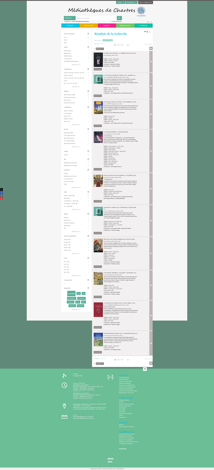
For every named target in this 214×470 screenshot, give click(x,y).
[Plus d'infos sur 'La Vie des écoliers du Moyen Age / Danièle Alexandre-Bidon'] (98, 79)
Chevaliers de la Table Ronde (115, 191)
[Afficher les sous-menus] (123, 2)
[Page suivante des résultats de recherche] (131, 44)
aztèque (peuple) (112, 163)
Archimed (99, 468)
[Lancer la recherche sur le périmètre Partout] (119, 18)
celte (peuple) (111, 158)
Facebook (75, 374)
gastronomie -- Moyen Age (115, 221)
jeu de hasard (111, 258)
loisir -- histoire (112, 253)
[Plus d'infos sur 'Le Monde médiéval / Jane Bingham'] (98, 137)
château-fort (111, 116)
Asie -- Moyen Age (112, 161)
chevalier (110, 117)
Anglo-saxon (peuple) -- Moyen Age (117, 151)
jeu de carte (111, 255)
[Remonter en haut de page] (145, 369)
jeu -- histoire (111, 256)
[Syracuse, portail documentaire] (107, 11)
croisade (110, 156)
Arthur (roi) (111, 189)
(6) (75, 124)
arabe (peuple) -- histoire (114, 148)
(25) (76, 64)
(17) (76, 309)
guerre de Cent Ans (113, 153)
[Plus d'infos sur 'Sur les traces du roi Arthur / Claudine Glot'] (98, 181)
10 (145, 44)
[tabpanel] (107, 198)
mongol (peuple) (112, 159)
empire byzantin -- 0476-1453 (116, 146)
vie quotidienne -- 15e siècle (115, 224)
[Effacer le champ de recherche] (116, 18)
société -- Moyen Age (113, 59)
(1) (75, 147)
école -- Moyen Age (113, 87)
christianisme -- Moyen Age (115, 288)
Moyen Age (111, 285)
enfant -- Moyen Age (113, 319)
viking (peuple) (111, 149)
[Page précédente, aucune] (111, 44)
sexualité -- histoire (113, 60)
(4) (75, 86)
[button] (76, 37)
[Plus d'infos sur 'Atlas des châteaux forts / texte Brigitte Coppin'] (98, 107)
